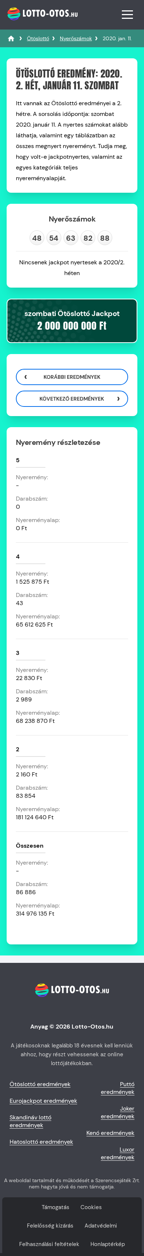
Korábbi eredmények (72, 377)
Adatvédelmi (101, 1225)
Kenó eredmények (110, 1133)
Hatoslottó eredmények (41, 1142)
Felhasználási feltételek (49, 1244)
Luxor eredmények (117, 1153)
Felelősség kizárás (50, 1225)
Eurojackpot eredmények (43, 1101)
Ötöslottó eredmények (40, 1084)
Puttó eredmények (117, 1088)
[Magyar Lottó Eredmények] (11, 38)
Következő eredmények (72, 398)
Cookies (91, 1207)
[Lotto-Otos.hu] (41, 24)
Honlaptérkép (107, 1244)
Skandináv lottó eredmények (30, 1121)
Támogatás (55, 1207)
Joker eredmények (117, 1112)
